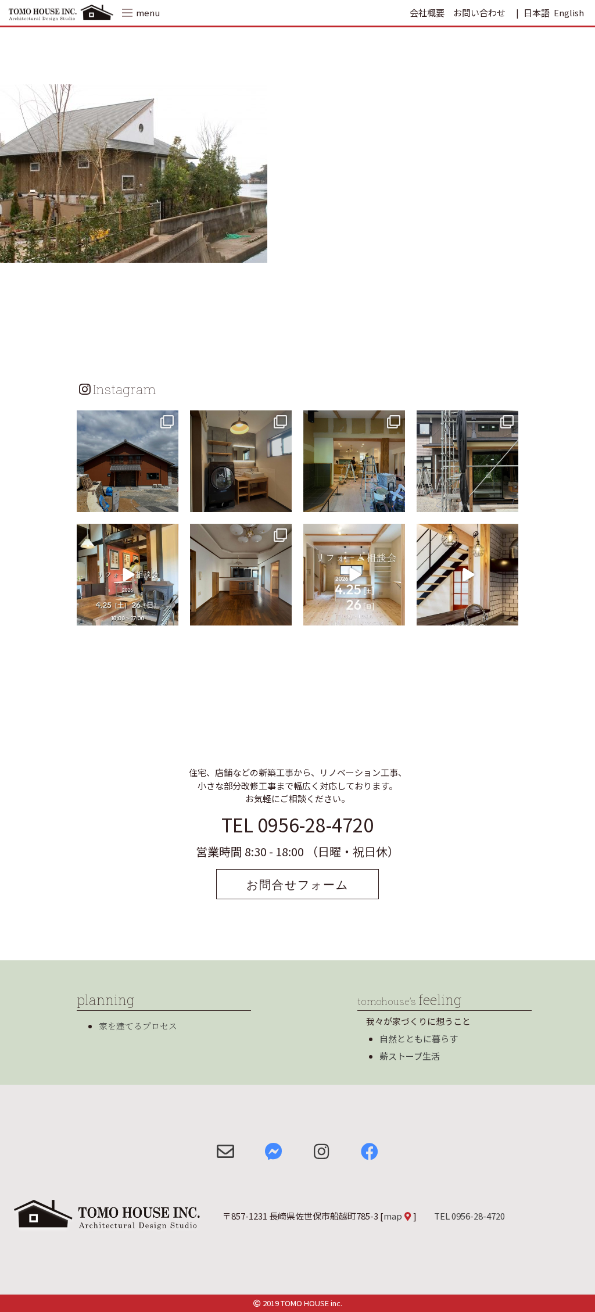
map (392, 1216)
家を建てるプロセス (138, 1026)
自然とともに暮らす (418, 1038)
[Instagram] (168, 501)
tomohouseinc (126, 421)
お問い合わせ (479, 12)
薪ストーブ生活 (409, 1056)
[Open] (127, 461)
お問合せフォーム (297, 884)
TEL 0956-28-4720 (297, 824)
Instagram (124, 389)
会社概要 (427, 12)
